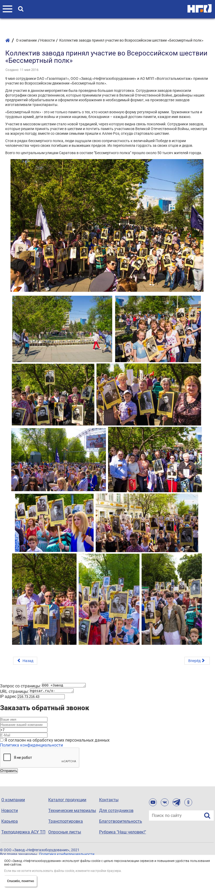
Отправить (9, 771)
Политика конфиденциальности (31, 745)
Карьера (9, 821)
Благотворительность (120, 821)
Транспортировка (65, 821)
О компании (13, 799)
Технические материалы (72, 810)
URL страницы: (14, 691)
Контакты (109, 799)
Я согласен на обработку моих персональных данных (57, 740)
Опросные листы (64, 832)
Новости (9, 810)
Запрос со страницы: (20, 685)
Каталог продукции (67, 799)
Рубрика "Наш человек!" (122, 832)
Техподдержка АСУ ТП (23, 832)
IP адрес (8, 696)
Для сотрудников (116, 810)
